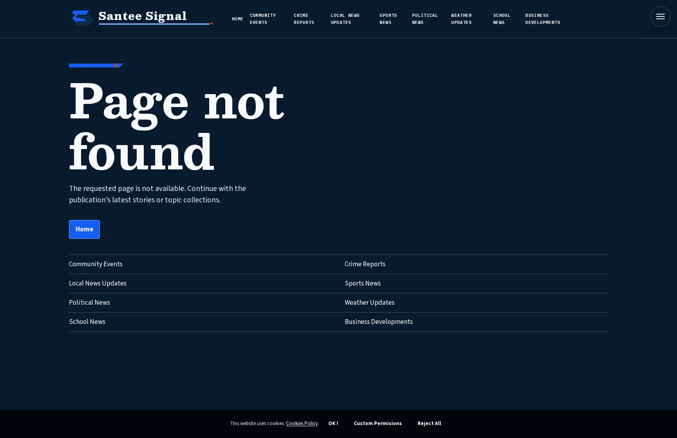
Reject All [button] (429, 423)
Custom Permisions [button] (378, 423)
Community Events (263, 19)
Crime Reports (304, 19)
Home (238, 19)
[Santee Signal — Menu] (660, 16)
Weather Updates (461, 19)
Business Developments (542, 19)
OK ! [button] (333, 423)
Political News (425, 19)
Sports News (388, 19)
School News (501, 19)
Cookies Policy (302, 423)
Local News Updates (345, 19)
